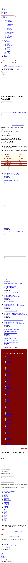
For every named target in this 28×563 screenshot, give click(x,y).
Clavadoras (9, 29)
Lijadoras (9, 37)
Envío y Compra (7, 7)
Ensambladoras (10, 32)
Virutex (8, 44)
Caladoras (9, 25)
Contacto (6, 56)
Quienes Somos (7, 53)
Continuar (9, 561)
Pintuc (8, 51)
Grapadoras (9, 34)
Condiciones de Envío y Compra (11, 545)
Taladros (9, 39)
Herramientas (7, 20)
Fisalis (8, 49)
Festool (8, 43)
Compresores (10, 30)
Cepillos (8, 26)
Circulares (9, 28)
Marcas (5, 40)
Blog (5, 55)
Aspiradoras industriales (12, 22)
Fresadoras (9, 33)
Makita (8, 41)
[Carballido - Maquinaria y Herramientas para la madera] (4, 12)
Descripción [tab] (6, 134)
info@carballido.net (14, 536)
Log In (5, 9)
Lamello (8, 47)
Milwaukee (9, 45)
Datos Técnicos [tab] (7, 135)
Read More (6, 176)
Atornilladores (10, 24)
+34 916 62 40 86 (8, 1)
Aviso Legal (6, 544)
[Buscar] (15, 16)
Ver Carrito (3, 561)
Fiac (8, 48)
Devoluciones (7, 8)
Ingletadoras (9, 36)
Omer (8, 52)
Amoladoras (9, 21)
